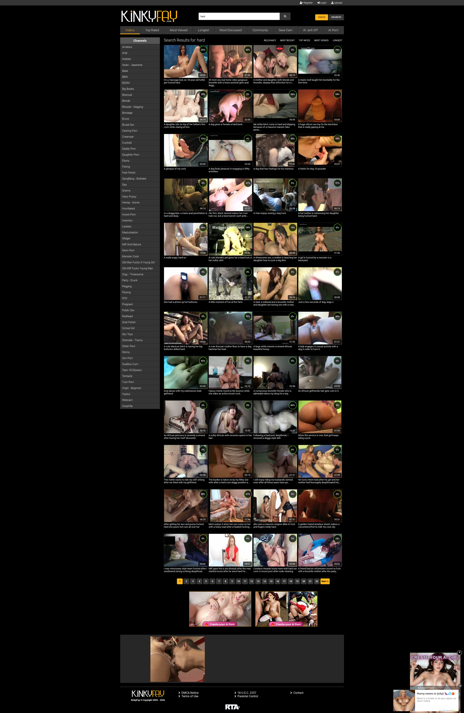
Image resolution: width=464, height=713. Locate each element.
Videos (321, 17)
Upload (338, 2)
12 (251, 581)
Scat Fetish (129, 322)
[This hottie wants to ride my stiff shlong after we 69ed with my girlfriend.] (186, 477)
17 (284, 581)
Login (323, 2)
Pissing (126, 292)
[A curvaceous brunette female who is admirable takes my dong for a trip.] (275, 388)
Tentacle (127, 376)
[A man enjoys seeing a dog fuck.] (275, 210)
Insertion (127, 220)
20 (304, 581)
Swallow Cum (130, 364)
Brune (125, 118)
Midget (126, 238)
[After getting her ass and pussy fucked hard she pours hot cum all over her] (186, 521)
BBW (125, 77)
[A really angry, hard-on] (186, 255)
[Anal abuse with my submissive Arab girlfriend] (186, 388)
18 (290, 581)
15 (271, 581)
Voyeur (126, 394)
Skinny (126, 352)
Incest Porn (129, 214)
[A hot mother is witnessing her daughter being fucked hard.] (320, 210)
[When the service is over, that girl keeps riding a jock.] (320, 432)
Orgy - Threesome (132, 274)
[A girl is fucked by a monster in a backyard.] (320, 255)
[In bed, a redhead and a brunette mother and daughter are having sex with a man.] (275, 299)
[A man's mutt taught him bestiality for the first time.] (320, 77)
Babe (125, 71)
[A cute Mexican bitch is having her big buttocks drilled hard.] (186, 344)
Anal (124, 53)
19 (297, 581)
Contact (298, 693)
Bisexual (127, 94)
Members (336, 17)
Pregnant (127, 304)
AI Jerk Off (310, 30)
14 (264, 581)
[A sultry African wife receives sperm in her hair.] (230, 432)
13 (258, 581)
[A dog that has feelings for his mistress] (275, 166)
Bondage (127, 112)
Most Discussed (231, 30)
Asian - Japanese (132, 65)
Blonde (126, 100)
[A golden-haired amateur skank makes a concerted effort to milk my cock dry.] (320, 521)
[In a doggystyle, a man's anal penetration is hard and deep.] (186, 210)
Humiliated (128, 208)
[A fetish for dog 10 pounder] (320, 166)
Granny (126, 190)
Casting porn (129, 130)
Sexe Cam (285, 30)
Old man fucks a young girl (138, 262)
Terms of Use (189, 696)
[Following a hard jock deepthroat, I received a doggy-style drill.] (275, 432)
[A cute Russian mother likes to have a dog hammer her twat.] (230, 344)
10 (238, 581)
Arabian (126, 59)
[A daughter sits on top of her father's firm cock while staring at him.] (186, 121)
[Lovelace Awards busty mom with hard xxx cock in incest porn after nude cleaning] (275, 566)
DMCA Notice (189, 693)
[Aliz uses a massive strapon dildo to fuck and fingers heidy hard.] (275, 521)
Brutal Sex (128, 124)
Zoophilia (127, 406)
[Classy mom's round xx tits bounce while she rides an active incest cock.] (230, 388)
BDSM (126, 83)
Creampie (128, 136)
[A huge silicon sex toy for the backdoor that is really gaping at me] (320, 121)
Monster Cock (130, 256)
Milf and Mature (131, 244)
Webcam (127, 400)
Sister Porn (128, 346)
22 (317, 581)
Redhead (127, 316)
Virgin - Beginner (131, 388)
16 (277, 581)
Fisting (126, 166)
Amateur (127, 47)
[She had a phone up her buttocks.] (186, 299)
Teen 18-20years (132, 370)
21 (310, 581)
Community (260, 30)
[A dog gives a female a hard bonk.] (230, 121)
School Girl (128, 328)
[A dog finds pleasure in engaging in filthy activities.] (230, 166)
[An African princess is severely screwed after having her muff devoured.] (186, 432)
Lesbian (126, 226)
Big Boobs (128, 88)
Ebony (125, 160)
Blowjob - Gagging (132, 106)
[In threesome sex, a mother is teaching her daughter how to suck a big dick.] (275, 255)
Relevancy (270, 40)
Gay (124, 184)
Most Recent (287, 40)
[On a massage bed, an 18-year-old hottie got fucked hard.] (186, 77)
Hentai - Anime (131, 202)
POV (124, 298)
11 (245, 581)
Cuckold (127, 142)
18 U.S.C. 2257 (246, 693)
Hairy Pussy (129, 196)
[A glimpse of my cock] (186, 166)
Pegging (127, 286)
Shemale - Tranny (132, 340)
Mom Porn (128, 250)
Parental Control (247, 696)
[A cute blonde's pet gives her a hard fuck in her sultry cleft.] (230, 255)
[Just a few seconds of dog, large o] (320, 299)
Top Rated (152, 30)
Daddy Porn (129, 148)
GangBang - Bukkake (134, 178)
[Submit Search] (285, 16)
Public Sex (128, 310)
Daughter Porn (130, 154)
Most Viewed (178, 30)
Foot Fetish (128, 172)
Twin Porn (128, 382)
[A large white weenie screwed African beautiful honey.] (275, 344)
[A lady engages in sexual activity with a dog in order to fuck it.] (320, 344)
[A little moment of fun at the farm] (230, 299)
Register (308, 2)
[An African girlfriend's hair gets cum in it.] (320, 388)
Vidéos (130, 30)
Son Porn (127, 358)
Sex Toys (127, 334)
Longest (203, 30)
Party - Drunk (129, 280)
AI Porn (333, 30)
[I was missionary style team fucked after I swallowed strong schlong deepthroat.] (186, 566)
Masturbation (130, 232)
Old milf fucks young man (137, 268)
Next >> (325, 581)
